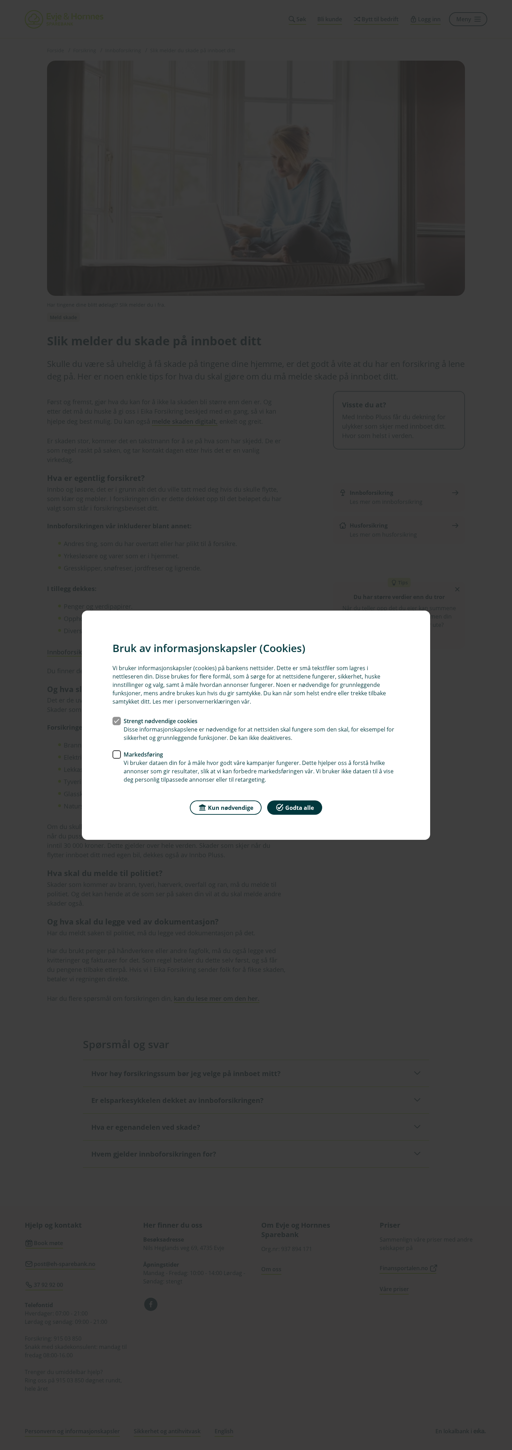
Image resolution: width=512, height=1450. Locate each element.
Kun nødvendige (230, 807)
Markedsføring (143, 754)
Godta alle (299, 807)
